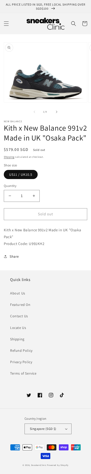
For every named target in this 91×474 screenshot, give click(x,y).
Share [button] (14, 256)
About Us (17, 293)
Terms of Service (23, 373)
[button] (6, 23)
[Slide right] (56, 111)
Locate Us (18, 327)
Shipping (9, 157)
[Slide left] (34, 111)
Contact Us (19, 316)
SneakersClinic (39, 465)
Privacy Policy (21, 362)
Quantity (10, 186)
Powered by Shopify (58, 465)
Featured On (20, 304)
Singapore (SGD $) (43, 429)
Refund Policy (21, 350)
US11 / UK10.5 (20, 174)
